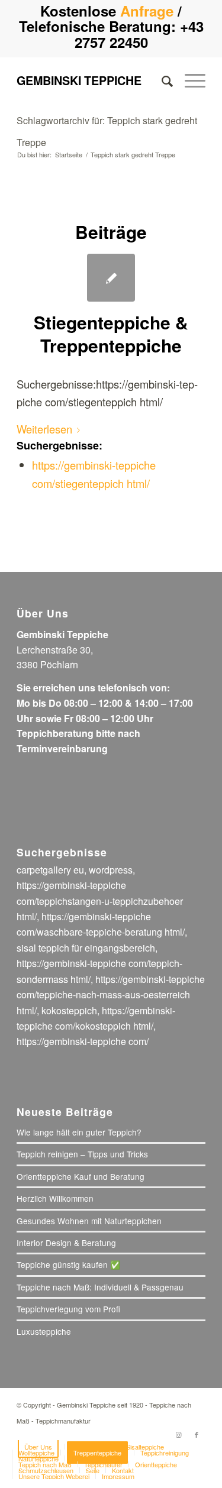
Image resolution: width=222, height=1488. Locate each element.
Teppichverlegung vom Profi (68, 1309)
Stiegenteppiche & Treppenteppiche (111, 333)
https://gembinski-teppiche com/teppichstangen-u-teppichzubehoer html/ (100, 900)
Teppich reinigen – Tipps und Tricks (82, 1154)
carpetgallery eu (50, 869)
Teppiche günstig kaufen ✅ (68, 1264)
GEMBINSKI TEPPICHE (79, 80)
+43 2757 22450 (139, 33)
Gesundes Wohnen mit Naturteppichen (89, 1221)
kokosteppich (69, 1010)
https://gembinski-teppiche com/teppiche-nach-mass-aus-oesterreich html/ (111, 994)
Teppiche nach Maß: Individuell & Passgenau (100, 1287)
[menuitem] (161, 80)
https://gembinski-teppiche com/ (83, 1041)
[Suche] (161, 80)
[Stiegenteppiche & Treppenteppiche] (111, 278)
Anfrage (146, 11)
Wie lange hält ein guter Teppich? (79, 1132)
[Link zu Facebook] (196, 1434)
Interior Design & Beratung (66, 1242)
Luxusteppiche (44, 1331)
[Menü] (189, 80)
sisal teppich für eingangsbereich (86, 948)
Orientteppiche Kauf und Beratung (80, 1176)
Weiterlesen (44, 428)
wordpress (111, 869)
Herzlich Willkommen (55, 1198)
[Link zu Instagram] (179, 1434)
